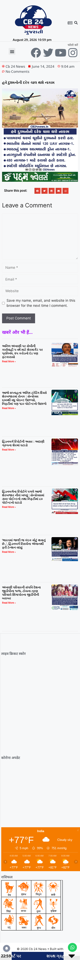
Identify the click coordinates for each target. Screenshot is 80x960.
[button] (76, 23)
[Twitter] (48, 53)
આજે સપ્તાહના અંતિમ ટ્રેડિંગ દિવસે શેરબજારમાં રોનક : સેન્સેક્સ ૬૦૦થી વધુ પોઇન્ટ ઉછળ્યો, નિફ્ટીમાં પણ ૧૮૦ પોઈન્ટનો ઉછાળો (24, 398)
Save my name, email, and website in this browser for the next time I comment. (41, 303)
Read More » (9, 361)
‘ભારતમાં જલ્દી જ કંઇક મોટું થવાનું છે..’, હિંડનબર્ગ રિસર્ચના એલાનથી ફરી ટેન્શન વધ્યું (24, 543)
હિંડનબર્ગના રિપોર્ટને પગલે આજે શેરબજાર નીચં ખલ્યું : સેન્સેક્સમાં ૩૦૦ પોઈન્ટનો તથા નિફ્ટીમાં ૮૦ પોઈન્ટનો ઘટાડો (23, 496)
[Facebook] (36, 53)
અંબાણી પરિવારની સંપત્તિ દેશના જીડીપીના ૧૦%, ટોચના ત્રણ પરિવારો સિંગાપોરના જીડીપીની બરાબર (21, 592)
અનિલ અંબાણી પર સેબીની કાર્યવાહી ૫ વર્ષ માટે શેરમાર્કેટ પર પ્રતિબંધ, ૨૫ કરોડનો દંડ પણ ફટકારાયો (22, 351)
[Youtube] (60, 53)
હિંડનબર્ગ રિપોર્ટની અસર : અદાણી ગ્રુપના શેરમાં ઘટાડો (23, 443)
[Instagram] (73, 53)
